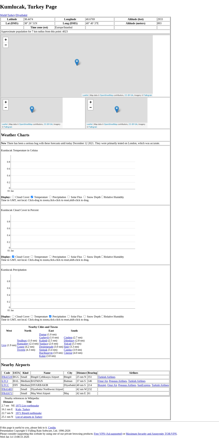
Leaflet (85, 95)
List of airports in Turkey (29, 416)
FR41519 (7, 376)
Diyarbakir (21, 15)
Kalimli (43, 340)
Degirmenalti (46, 346)
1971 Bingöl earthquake (29, 413)
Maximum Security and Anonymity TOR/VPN (151, 433)
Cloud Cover (22, 197)
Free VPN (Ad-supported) (108, 433)
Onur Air (103, 381)
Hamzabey (23, 343)
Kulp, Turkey (23, 409)
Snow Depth (94, 197)
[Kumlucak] (77, 62)
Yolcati (67, 343)
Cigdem (68, 337)
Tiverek (21, 349)
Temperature (41, 197)
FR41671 (7, 393)
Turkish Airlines (106, 376)
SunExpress (143, 385)
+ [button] (6, 40)
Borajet (102, 385)
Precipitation (59, 197)
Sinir (66, 346)
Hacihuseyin (46, 352)
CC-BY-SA (129, 95)
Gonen (20, 346)
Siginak (43, 349)
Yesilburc (22, 340)
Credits (52, 427)
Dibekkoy (69, 340)
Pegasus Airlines (118, 381)
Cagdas (68, 349)
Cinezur (68, 352)
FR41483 (7, 389)
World (3, 15)
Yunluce (43, 343)
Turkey (11, 15)
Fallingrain (148, 95)
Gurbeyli (44, 337)
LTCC (5, 385)
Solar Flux (76, 197)
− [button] (6, 45)
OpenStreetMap (106, 95)
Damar (43, 334)
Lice (4, 345)
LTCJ (5, 381)
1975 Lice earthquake (27, 405)
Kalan (42, 355)
